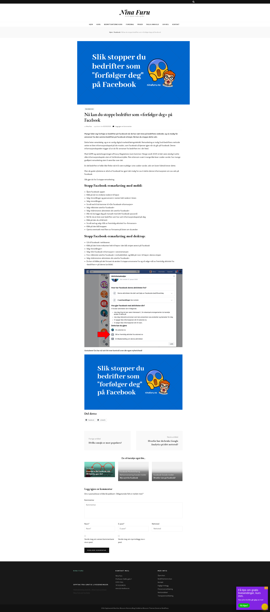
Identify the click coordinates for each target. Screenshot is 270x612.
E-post (121, 524)
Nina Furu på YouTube (81, 593)
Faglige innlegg (163, 586)
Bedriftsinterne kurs (113, 24)
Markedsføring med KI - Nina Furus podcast (90, 590)
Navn (86, 524)
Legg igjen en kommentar (123, 126)
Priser (140, 24)
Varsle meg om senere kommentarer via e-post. (99, 541)
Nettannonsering (127, 475)
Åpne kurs (161, 575)
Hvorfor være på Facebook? (164, 478)
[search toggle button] (193, 2)
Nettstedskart (163, 592)
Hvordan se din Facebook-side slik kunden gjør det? (98, 472)
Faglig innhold (152, 24)
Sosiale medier (140, 475)
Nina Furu (135, 12)
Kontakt (175, 24)
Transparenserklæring (165, 596)
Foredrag (130, 24)
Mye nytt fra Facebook (129, 478)
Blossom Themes (149, 608)
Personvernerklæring (165, 589)
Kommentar (89, 500)
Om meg (165, 24)
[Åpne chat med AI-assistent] (265, 607)
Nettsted (155, 524)
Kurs (99, 24)
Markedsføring (134, 471)
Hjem (91, 24)
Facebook (89, 109)
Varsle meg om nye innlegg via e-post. (131, 541)
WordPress (165, 608)
